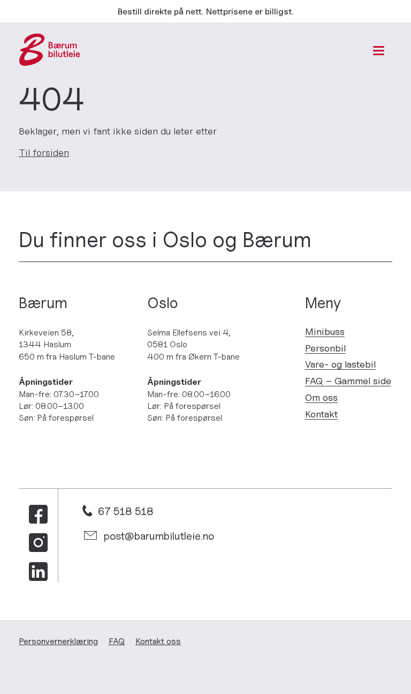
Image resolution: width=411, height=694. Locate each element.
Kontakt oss (158, 641)
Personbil (325, 348)
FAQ (117, 641)
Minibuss (325, 331)
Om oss (321, 397)
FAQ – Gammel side (348, 381)
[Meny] (378, 50)
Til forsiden (44, 152)
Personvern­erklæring (58, 641)
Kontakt (321, 414)
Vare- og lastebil (340, 364)
